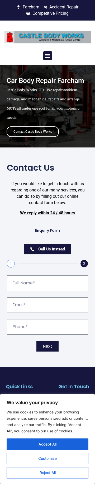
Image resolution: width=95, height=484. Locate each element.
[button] (47, 55)
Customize (47, 458)
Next (47, 346)
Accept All (47, 444)
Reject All (48, 472)
